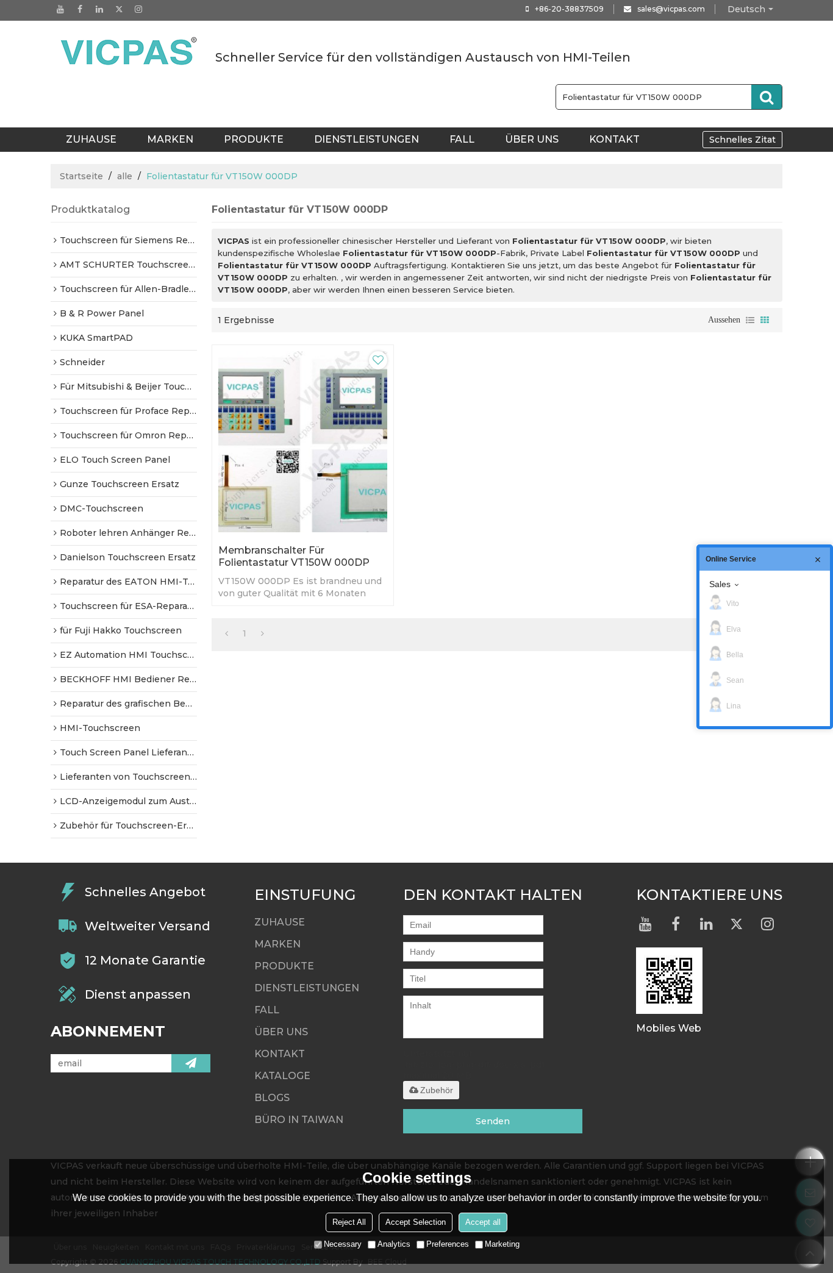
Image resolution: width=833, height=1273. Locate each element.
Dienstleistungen (366, 139)
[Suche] (766, 97)
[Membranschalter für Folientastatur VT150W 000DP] (302, 441)
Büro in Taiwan (298, 1119)
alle (124, 176)
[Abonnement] (190, 1063)
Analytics (393, 1244)
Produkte (254, 139)
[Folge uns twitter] (119, 9)
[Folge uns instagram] (138, 9)
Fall (461, 139)
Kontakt (614, 139)
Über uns (532, 139)
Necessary (343, 1244)
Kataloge (282, 1076)
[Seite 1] (226, 633)
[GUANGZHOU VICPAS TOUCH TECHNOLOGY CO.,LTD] (130, 51)
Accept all (483, 1222)
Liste (750, 320)
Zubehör (436, 1090)
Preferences (447, 1244)
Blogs (272, 1098)
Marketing (502, 1244)
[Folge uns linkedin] (99, 9)
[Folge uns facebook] (80, 9)
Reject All (349, 1222)
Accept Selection (415, 1222)
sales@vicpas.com (671, 8)
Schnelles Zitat (742, 139)
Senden (493, 1121)
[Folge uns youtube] (60, 9)
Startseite (81, 176)
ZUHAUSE (91, 139)
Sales (720, 584)
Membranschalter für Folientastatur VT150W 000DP (294, 556)
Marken (170, 139)
